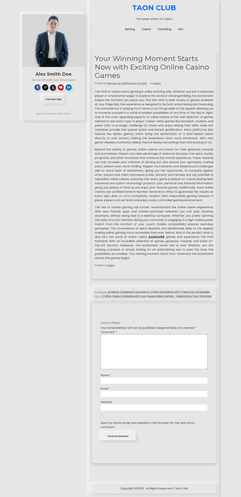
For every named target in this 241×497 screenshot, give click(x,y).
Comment (109, 332)
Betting (130, 29)
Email (105, 389)
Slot (180, 29)
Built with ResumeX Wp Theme (53, 113)
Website (106, 402)
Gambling (164, 29)
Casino (146, 29)
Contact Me (53, 99)
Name (106, 375)
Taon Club (154, 8)
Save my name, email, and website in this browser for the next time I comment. (148, 425)
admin (157, 83)
